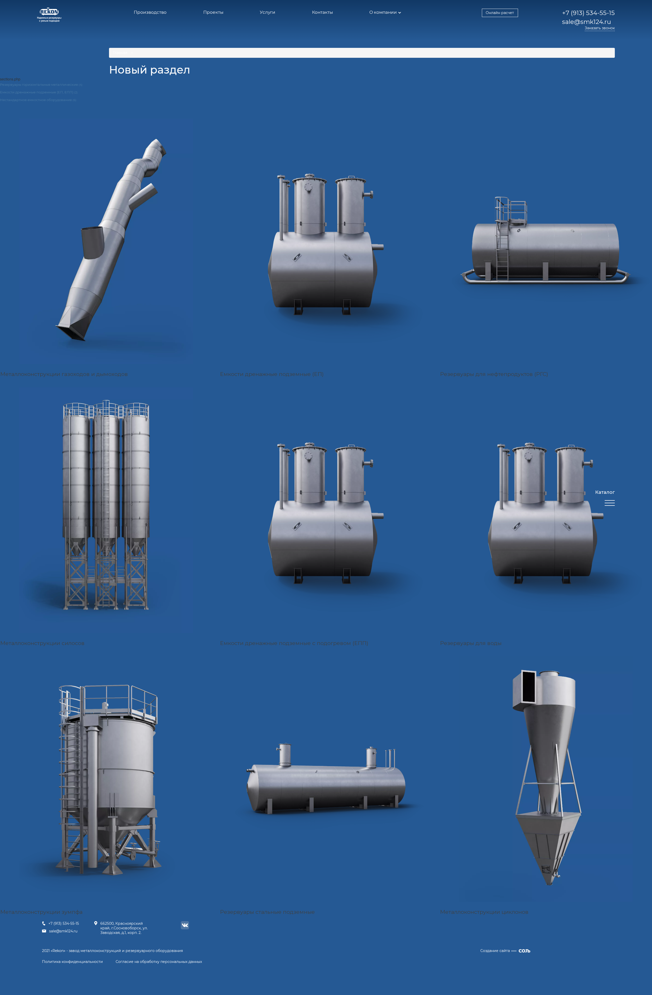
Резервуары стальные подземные (267, 912)
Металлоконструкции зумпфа (41, 912)
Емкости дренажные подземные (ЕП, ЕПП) (39, 92)
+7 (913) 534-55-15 (63, 923)
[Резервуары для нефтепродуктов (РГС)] (546, 241)
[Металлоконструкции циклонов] (546, 779)
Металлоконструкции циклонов (484, 912)
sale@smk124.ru (63, 931)
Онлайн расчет (500, 12)
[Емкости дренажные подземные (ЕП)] (326, 241)
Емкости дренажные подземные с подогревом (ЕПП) (294, 643)
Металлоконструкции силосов (42, 643)
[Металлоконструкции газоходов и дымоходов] (106, 241)
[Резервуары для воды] (546, 510)
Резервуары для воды (470, 643)
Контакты (322, 12)
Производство (150, 12)
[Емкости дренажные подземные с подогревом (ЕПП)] (326, 510)
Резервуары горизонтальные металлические (41, 84)
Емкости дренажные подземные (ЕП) (272, 374)
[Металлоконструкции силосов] (106, 510)
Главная (120, 52)
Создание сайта (495, 950)
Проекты (213, 12)
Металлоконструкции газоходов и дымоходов (64, 374)
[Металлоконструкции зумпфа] (106, 779)
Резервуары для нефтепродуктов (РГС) (494, 374)
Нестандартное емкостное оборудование (38, 100)
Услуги (267, 12)
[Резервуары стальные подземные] (326, 779)
